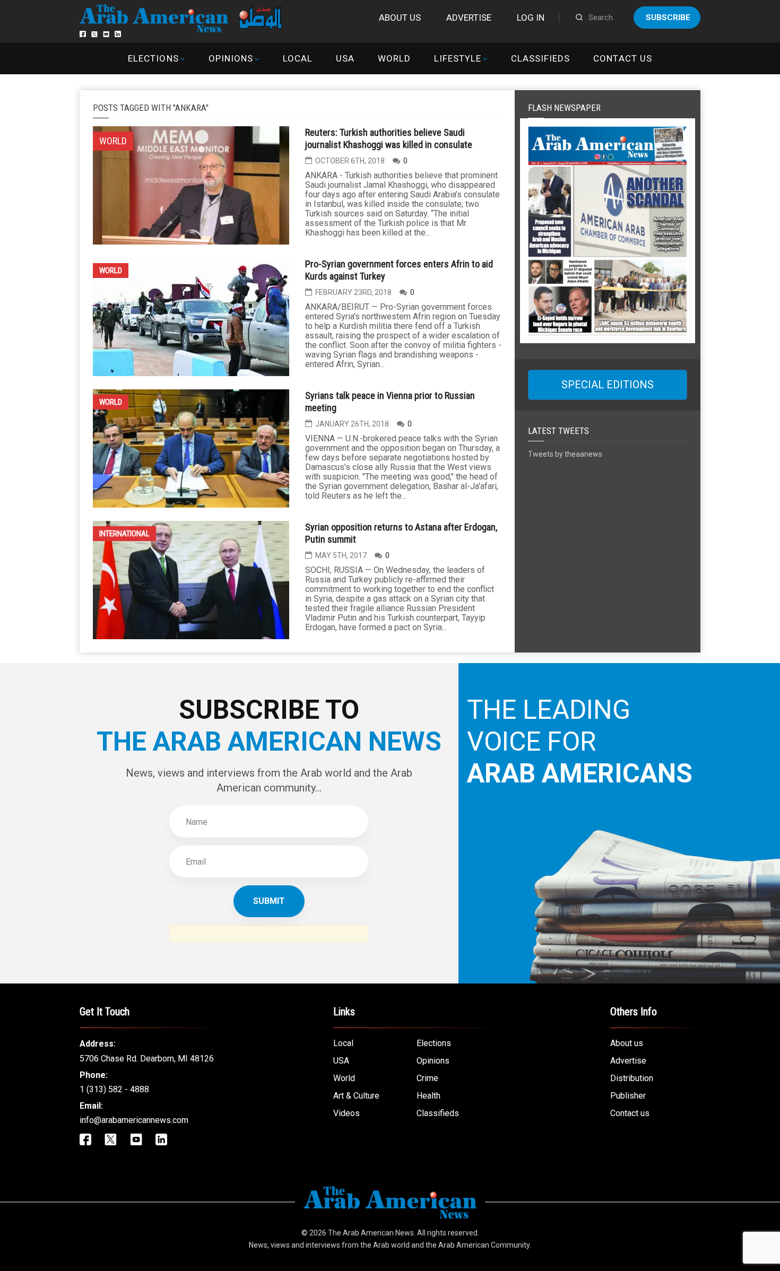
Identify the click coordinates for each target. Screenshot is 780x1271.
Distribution (631, 1078)
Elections (153, 58)
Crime (427, 1078)
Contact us (622, 58)
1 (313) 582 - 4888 (114, 1089)
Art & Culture (356, 1096)
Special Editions (607, 384)
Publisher (628, 1096)
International (124, 533)
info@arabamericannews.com (134, 1120)
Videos (346, 1113)
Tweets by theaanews (565, 454)
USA (345, 58)
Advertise (468, 17)
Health (428, 1096)
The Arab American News (371, 1233)
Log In (530, 17)
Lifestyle (457, 58)
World (394, 58)
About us (400, 17)
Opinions (231, 58)
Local (298, 58)
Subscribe (668, 17)
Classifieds (540, 58)
